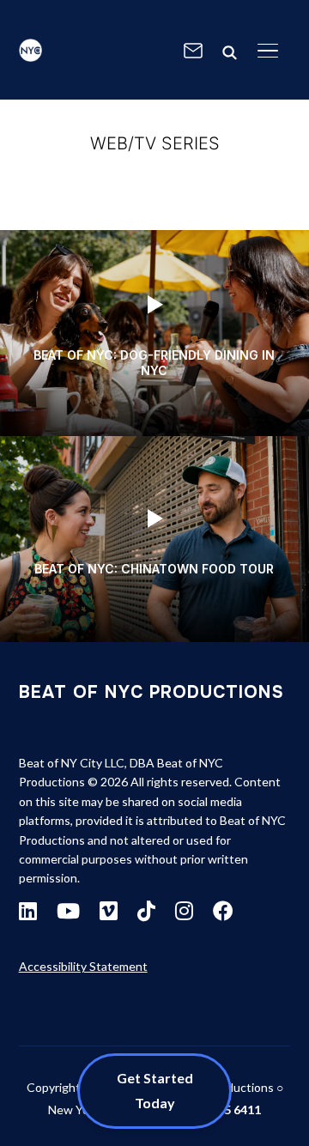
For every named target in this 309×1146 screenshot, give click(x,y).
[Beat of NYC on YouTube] (68, 910)
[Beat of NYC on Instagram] (184, 910)
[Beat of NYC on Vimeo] (109, 910)
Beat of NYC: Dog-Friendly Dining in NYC (154, 363)
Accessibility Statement (83, 966)
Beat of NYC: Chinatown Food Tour (154, 568)
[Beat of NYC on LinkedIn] (28, 910)
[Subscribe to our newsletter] (193, 50)
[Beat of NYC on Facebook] (223, 910)
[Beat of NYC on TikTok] (146, 910)
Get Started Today (155, 1090)
